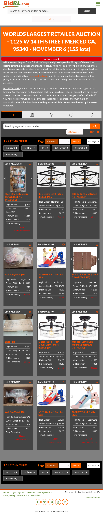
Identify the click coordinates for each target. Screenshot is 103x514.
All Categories (74, 132)
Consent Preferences (92, 497)
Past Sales (35, 495)
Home (6, 492)
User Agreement (45, 492)
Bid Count (10, 148)
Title (44, 148)
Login (13, 492)
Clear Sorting (11, 154)
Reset (91, 131)
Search (87, 11)
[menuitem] (11, 147)
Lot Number (60, 148)
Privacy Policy (9, 495)
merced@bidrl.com (38, 76)
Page (41, 141)
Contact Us (31, 492)
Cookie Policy (23, 495)
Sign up (21, 492)
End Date (28, 148)
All (50, 19)
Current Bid (80, 148)
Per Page (92, 141)
